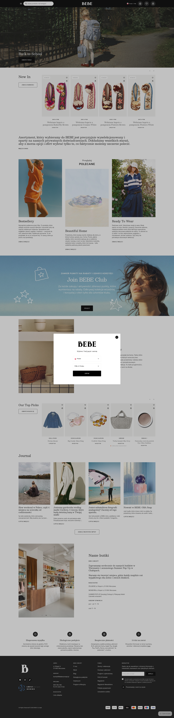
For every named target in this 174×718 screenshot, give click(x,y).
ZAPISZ (87, 373)
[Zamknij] (116, 337)
